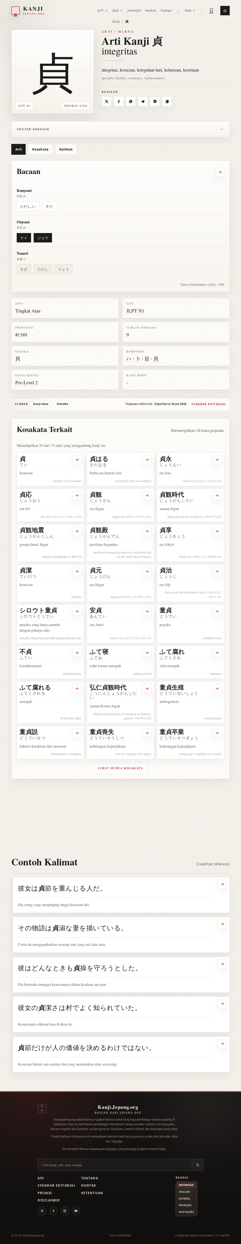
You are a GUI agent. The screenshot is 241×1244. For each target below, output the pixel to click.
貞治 (166, 570)
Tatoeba (62, 404)
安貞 (96, 610)
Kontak (88, 1185)
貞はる (99, 458)
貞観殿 (99, 529)
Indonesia (186, 1185)
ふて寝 (99, 651)
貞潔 (26, 570)
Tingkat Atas (27, 310)
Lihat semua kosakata (120, 768)
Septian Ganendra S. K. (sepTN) (209, 1235)
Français (185, 1205)
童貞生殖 (172, 687)
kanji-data (40, 404)
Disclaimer (49, 1200)
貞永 (166, 458)
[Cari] (197, 1165)
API (41, 1178)
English (184, 1191)
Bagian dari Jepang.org (118, 1112)
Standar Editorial (57, 1185)
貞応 (26, 494)
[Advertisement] (120, 814)
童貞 (166, 610)
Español (185, 1198)
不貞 (26, 651)
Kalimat (66, 149)
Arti (18, 149)
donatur (112, 1149)
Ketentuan (92, 1193)
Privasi (45, 1193)
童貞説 (29, 731)
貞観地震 (32, 529)
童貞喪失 (102, 731)
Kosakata (40, 149)
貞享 (166, 529)
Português (186, 1212)
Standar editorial (209, 404)
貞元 (96, 570)
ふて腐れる (35, 687)
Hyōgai (166, 10)
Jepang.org (37, 1235)
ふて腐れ (172, 651)
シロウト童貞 (38, 610)
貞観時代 (172, 494)
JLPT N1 (135, 310)
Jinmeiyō (134, 10)
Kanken (151, 10)
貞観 (96, 494)
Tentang (89, 1178)
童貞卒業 (172, 731)
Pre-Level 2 (26, 382)
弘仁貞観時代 (108, 687)
